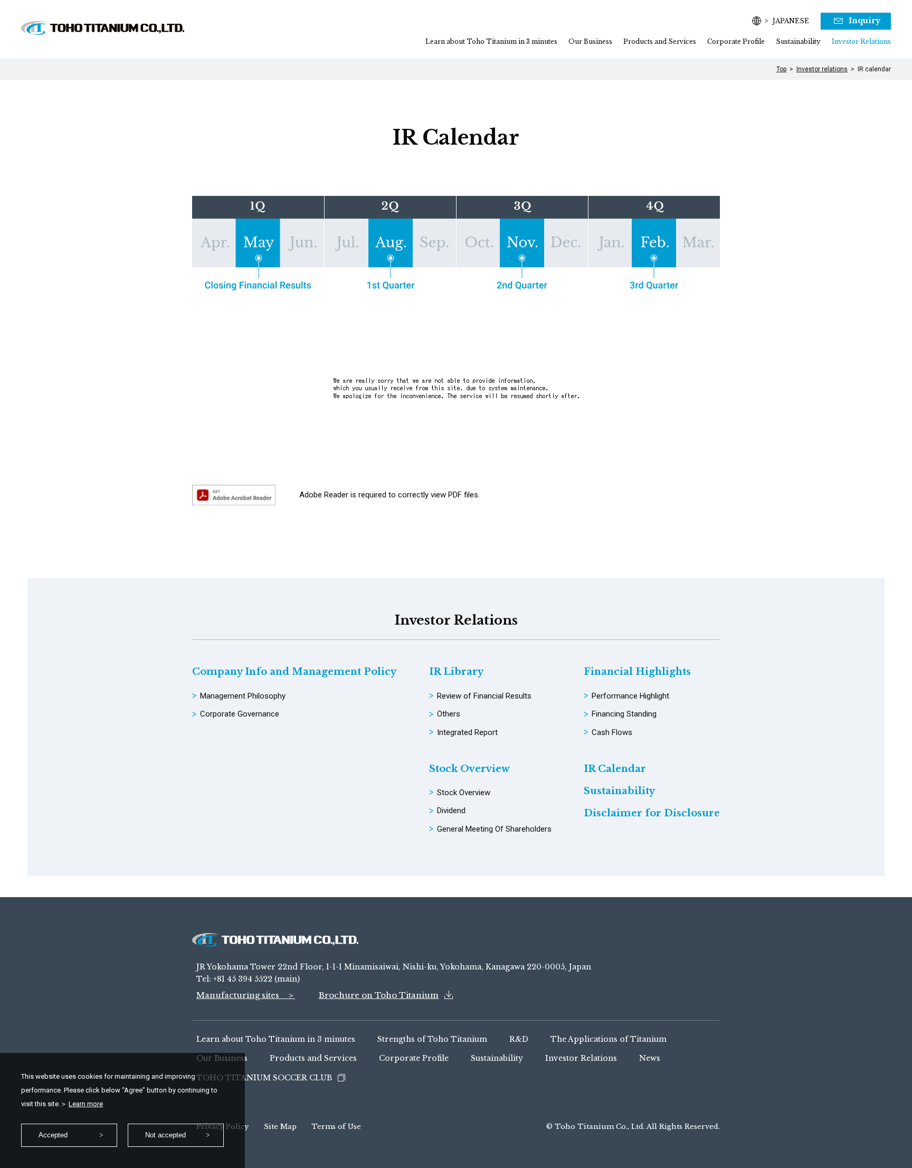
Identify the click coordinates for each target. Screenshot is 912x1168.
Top (781, 69)
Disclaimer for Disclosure (652, 813)
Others (448, 714)
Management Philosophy (243, 696)
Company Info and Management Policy (294, 671)
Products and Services (659, 41)
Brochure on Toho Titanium (379, 995)
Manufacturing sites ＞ (245, 995)
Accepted (53, 1135)
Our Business (590, 41)
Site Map (280, 1126)
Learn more (86, 1104)
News (649, 1058)
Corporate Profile (736, 41)
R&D (518, 1039)
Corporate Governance (239, 714)
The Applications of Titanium (608, 1039)
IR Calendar (615, 769)
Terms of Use (336, 1126)
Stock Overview (469, 769)
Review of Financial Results (484, 696)
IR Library (456, 671)
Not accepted (165, 1135)
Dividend (451, 810)
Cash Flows (612, 732)
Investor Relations (861, 41)
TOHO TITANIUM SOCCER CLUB (264, 1077)
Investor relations (822, 69)
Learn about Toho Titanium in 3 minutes (491, 41)
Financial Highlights (637, 671)
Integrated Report (467, 732)
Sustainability (798, 41)
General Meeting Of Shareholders (494, 829)
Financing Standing (624, 714)
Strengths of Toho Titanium (432, 1039)
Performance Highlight (630, 696)
